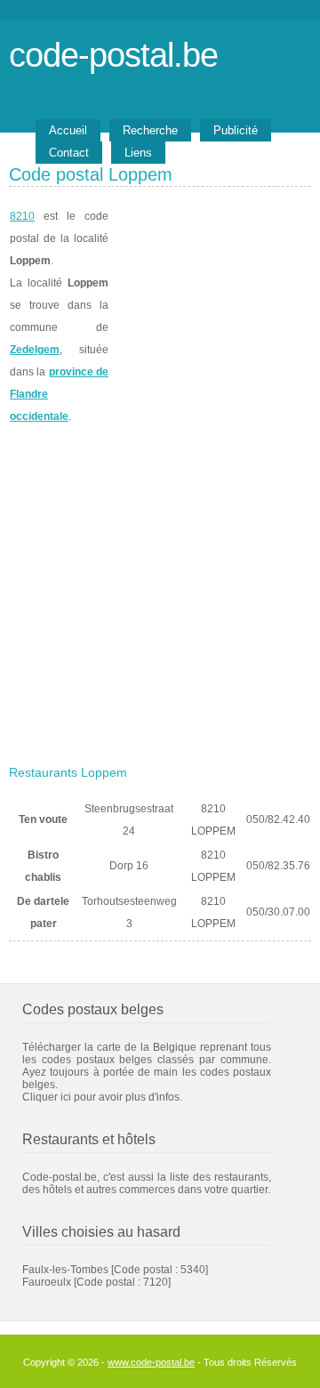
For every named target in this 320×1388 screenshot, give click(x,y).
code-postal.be (113, 55)
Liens (138, 152)
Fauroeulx (46, 1282)
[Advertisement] (160, 589)
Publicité (235, 130)
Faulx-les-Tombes (65, 1269)
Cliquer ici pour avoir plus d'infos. (102, 1097)
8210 (22, 216)
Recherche (150, 130)
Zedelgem (35, 349)
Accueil (68, 130)
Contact (69, 152)
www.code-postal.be (151, 1362)
